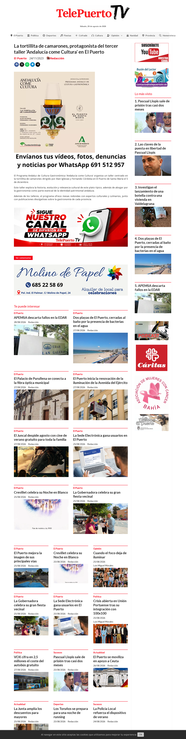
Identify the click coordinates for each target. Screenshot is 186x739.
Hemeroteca (169, 35)
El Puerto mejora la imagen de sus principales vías (28, 557)
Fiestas (67, 35)
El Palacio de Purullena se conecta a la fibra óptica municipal (40, 380)
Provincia (150, 35)
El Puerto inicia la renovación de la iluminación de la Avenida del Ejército (100, 380)
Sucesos (58, 652)
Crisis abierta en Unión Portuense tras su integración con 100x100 (110, 607)
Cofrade (83, 35)
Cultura (99, 35)
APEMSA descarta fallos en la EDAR (40, 317)
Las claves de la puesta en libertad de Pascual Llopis (150, 148)
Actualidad (99, 652)
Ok (140, 734)
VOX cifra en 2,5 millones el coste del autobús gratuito (29, 661)
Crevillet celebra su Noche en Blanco (41, 492)
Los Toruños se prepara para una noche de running (71, 713)
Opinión (115, 35)
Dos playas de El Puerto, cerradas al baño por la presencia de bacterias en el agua (99, 321)
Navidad (134, 35)
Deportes (51, 35)
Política (34, 35)
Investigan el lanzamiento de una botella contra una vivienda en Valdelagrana (149, 195)
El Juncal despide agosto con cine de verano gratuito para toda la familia (40, 437)
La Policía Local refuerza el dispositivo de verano (109, 713)
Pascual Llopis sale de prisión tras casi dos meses (69, 661)
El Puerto (18, 35)
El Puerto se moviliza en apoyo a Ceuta (108, 659)
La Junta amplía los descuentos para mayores (28, 713)
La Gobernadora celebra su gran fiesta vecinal (30, 605)
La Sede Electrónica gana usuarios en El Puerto (68, 605)
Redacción (57, 58)
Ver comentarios (23, 258)
